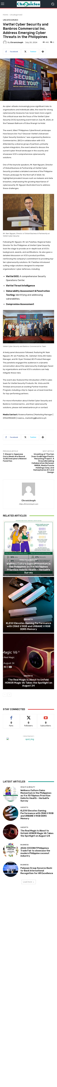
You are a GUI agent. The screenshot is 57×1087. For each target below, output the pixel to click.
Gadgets (28, 619)
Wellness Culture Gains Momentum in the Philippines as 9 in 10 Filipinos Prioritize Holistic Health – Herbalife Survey (29, 568)
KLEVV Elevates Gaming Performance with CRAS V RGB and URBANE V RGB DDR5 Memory (28, 626)
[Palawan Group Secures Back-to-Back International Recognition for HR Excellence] (10, 869)
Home (5, 14)
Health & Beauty (28, 560)
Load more (27, 882)
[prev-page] (5, 695)
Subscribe (45, 716)
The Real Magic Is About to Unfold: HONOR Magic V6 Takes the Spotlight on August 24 (28, 682)
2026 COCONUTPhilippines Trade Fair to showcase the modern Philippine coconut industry (35, 852)
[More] (43, 51)
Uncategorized (16, 14)
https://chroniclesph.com (28, 504)
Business (24, 845)
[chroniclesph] (5, 42)
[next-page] (9, 695)
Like (11, 716)
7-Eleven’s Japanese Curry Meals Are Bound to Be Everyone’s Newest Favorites (15, 457)
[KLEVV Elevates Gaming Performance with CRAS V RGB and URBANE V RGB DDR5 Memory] (28, 605)
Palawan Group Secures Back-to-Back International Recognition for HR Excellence (36, 871)
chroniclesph (16, 42)
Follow (28, 716)
